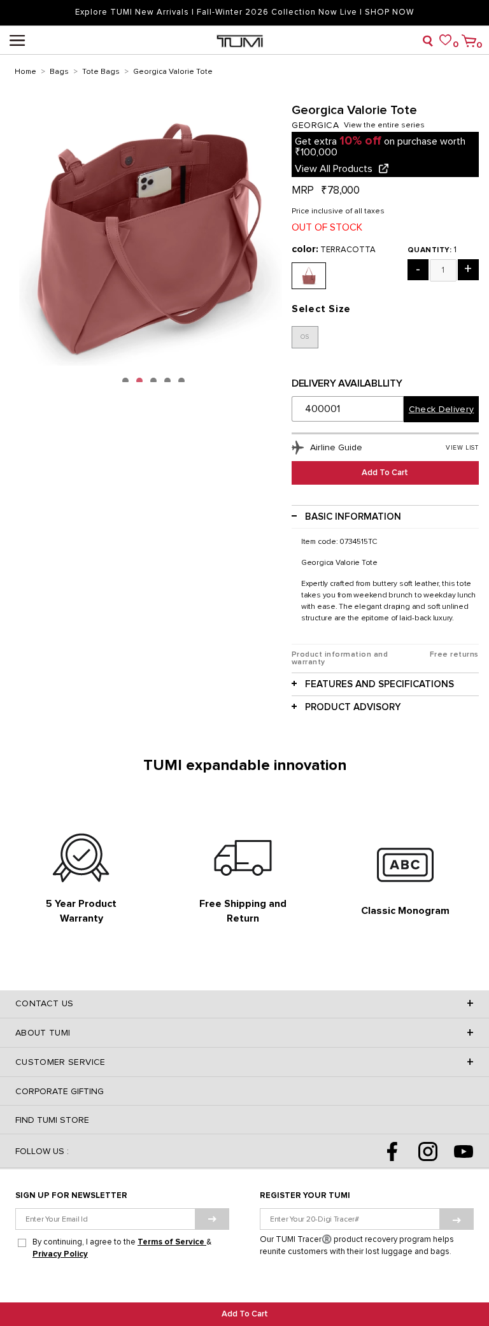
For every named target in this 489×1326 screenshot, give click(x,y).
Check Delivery (441, 409)
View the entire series (384, 125)
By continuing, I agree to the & (121, 1248)
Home (25, 72)
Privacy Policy (60, 1254)
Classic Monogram (405, 911)
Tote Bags (101, 72)
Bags (59, 72)
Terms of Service (172, 1242)
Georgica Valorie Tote (173, 72)
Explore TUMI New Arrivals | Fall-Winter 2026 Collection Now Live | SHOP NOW (244, 12)
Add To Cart (245, 1314)
